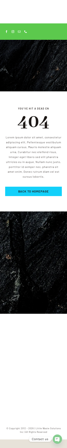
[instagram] (13, 31)
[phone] (25, 31)
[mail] (19, 31)
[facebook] (6, 31)
